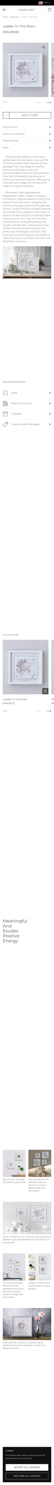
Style (14, 392)
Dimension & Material (14, 134)
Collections (14, 17)
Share (6, 147)
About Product (10, 127)
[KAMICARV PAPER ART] (27, 9)
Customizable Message (25, 424)
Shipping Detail (10, 140)
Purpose (16, 413)
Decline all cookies (27, 1476)
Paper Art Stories (21, 403)
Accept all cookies (27, 1467)
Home (5, 17)
